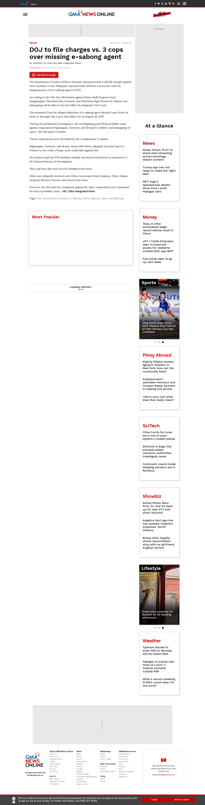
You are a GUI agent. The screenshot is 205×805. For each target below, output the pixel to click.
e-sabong (75, 198)
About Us (53, 754)
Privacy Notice (55, 764)
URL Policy (54, 766)
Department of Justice (55, 198)
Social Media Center (107, 771)
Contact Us (54, 756)
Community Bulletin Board (87, 776)
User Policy (54, 771)
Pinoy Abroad (82, 761)
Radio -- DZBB (105, 759)
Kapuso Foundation (126, 771)
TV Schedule (54, 784)
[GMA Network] (24, 3)
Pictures (122, 766)
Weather (80, 764)
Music (121, 769)
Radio (121, 764)
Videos (102, 754)
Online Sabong (90, 198)
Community (123, 759)
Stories (102, 781)
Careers (52, 761)
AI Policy (53, 769)
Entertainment (124, 754)
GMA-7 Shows (55, 779)
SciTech (79, 766)
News (33, 4)
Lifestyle (79, 771)
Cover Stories (81, 781)
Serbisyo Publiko (83, 774)
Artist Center (123, 756)
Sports (79, 759)
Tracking (80, 779)
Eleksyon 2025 (82, 784)
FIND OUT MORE (181, 800)
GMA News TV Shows (57, 781)
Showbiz (80, 769)
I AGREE (154, 800)
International (124, 761)
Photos (103, 756)
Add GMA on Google (44, 75)
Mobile (102, 769)
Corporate (123, 774)
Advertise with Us (56, 759)
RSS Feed (103, 766)
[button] (155, 342)
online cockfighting (112, 198)
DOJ (38, 198)
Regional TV (123, 776)
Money (79, 756)
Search (102, 779)
